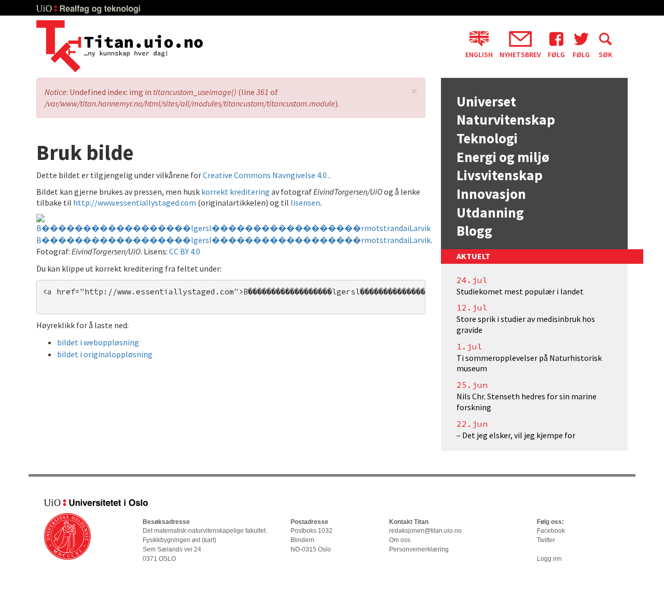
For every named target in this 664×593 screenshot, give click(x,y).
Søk (605, 54)
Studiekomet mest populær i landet (520, 291)
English (479, 54)
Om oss (399, 540)
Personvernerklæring (419, 549)
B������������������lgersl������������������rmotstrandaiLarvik (233, 240)
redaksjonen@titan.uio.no (425, 530)
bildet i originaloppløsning (105, 354)
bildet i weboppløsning (98, 342)
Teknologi (487, 138)
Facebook (551, 530)
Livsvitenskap (500, 175)
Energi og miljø (503, 157)
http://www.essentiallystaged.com (134, 202)
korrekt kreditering (235, 191)
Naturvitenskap (506, 119)
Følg (556, 54)
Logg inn (549, 558)
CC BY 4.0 (184, 251)
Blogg (474, 230)
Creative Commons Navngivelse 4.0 (265, 175)
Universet (486, 101)
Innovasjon (491, 194)
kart (209, 540)
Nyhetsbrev (520, 54)
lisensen (305, 202)
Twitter (546, 540)
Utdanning (490, 212)
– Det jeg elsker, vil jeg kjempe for (516, 435)
